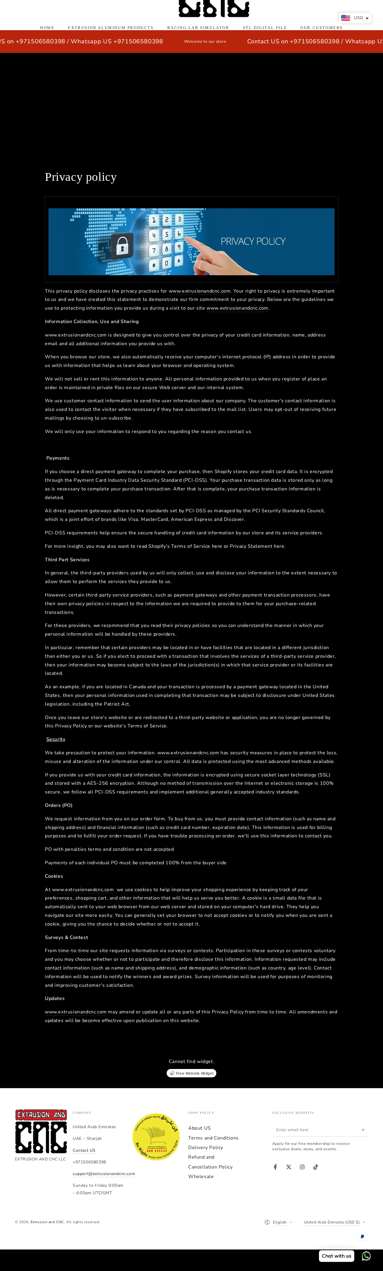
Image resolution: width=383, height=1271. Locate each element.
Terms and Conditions (213, 1138)
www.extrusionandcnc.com (200, 291)
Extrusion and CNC (47, 1222)
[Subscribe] (364, 1129)
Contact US (84, 1150)
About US (199, 1128)
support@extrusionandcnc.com (104, 1174)
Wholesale (201, 1176)
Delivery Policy (205, 1147)
